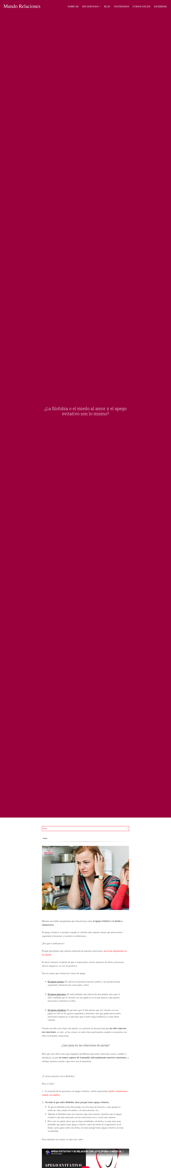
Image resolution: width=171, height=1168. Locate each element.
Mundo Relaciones (21, 6)
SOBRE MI (73, 6)
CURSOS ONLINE (142, 6)
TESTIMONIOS (121, 6)
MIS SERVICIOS (90, 6)
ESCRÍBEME (160, 6)
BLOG (107, 6)
